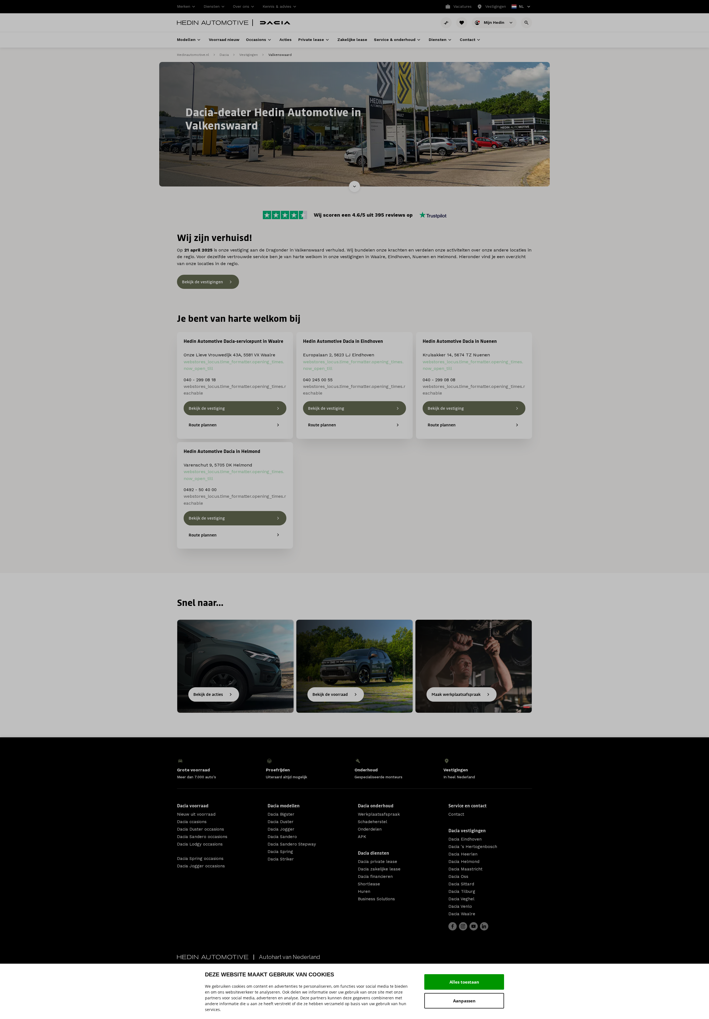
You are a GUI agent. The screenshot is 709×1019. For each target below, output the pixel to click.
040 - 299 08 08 (439, 379)
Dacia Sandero (282, 836)
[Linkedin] (484, 926)
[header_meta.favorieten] (461, 22)
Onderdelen (370, 829)
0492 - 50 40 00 (200, 489)
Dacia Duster (281, 821)
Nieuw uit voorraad (196, 814)
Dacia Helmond (463, 861)
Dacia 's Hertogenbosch (472, 846)
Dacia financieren (375, 876)
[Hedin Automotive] (212, 22)
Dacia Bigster (281, 814)
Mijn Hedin (494, 22)
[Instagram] (463, 926)
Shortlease (369, 883)
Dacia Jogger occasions (201, 866)
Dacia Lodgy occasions (200, 844)
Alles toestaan (464, 982)
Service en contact (467, 806)
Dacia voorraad (193, 806)
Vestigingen (248, 55)
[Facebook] (452, 926)
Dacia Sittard (461, 883)
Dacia (224, 55)
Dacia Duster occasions (200, 829)
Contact (456, 814)
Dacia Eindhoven (465, 839)
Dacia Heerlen (462, 854)
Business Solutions (376, 898)
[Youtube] (473, 926)
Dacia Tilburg (461, 891)
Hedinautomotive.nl (193, 55)
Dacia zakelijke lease (379, 869)
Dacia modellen (284, 806)
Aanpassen (464, 1001)
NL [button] (518, 7)
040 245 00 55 (318, 379)
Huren (364, 891)
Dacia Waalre (461, 913)
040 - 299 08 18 (200, 379)
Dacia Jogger (281, 829)
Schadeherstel (372, 821)
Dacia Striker (281, 859)
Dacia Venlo (460, 906)
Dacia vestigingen (467, 831)
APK (362, 836)
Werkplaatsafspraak (379, 814)
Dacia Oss (458, 876)
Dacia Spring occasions (200, 858)
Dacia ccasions (192, 821)
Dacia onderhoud (376, 806)
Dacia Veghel (461, 898)
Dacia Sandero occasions (202, 836)
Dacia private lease (377, 861)
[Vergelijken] (446, 22)
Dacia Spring (280, 851)
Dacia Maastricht (465, 869)
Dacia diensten (373, 853)
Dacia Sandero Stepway (292, 844)
